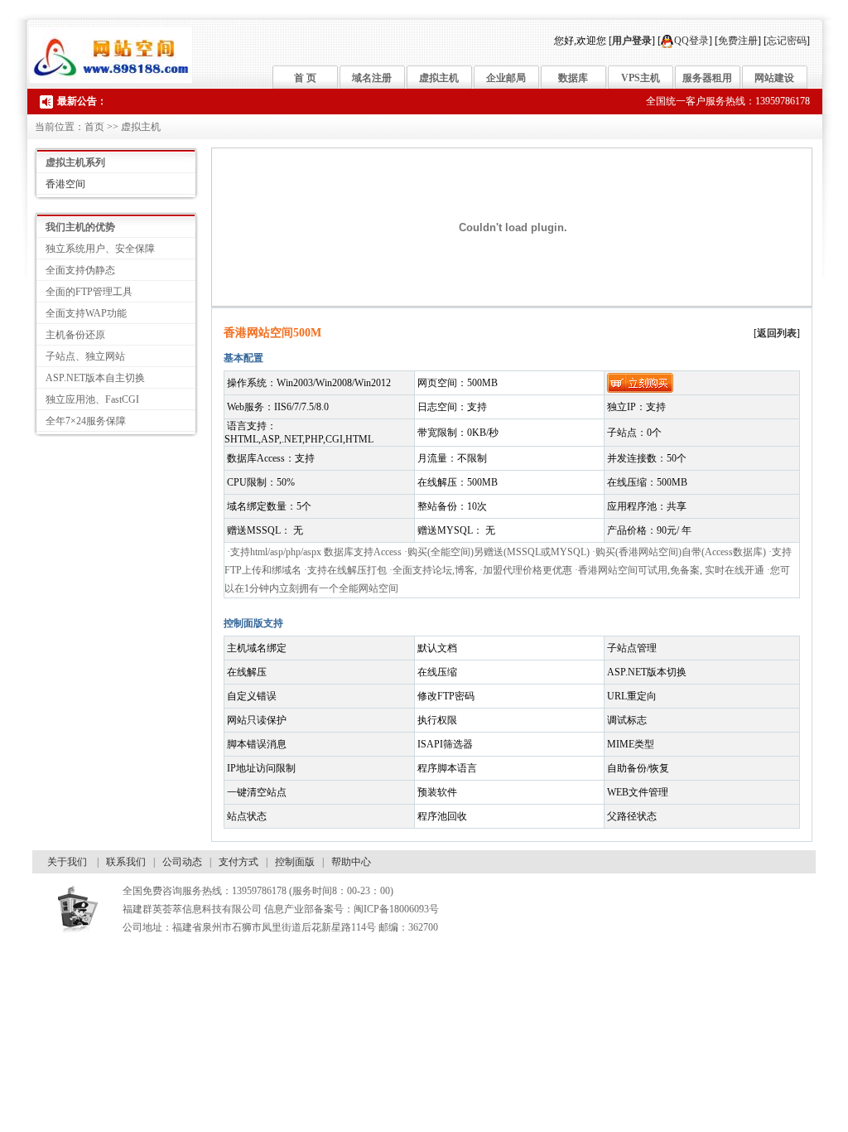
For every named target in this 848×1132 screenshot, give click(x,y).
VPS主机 (640, 78)
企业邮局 (506, 78)
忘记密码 (787, 40)
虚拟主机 (439, 78)
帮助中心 (351, 862)
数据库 (573, 78)
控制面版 (295, 862)
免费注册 (738, 40)
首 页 (305, 78)
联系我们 (126, 862)
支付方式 (238, 862)
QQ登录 (691, 40)
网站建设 (774, 78)
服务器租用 (707, 78)
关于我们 (67, 862)
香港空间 (65, 184)
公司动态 (182, 862)
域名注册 (372, 78)
